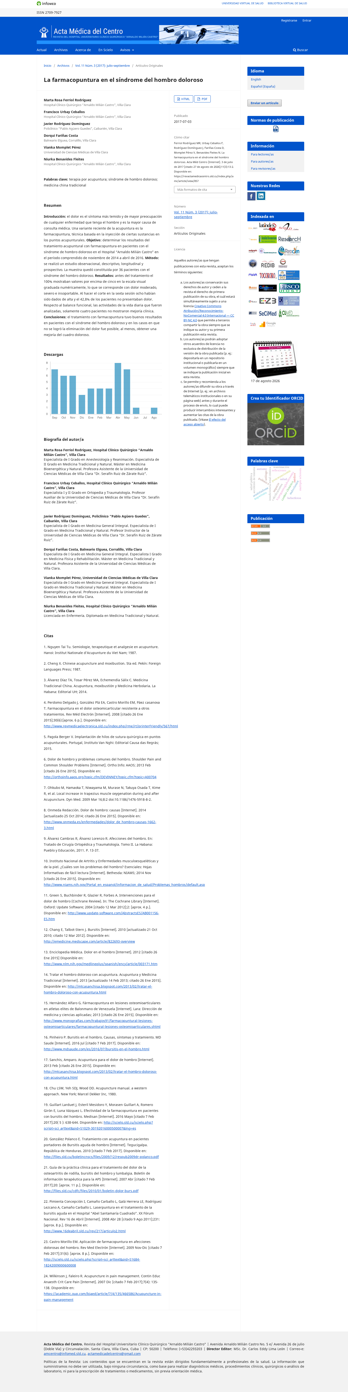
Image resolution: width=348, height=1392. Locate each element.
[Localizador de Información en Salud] (288, 304)
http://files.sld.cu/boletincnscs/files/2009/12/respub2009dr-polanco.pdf (101, 1156)
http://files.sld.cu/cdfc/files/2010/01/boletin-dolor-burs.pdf (91, 1191)
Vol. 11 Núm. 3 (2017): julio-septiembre (102, 65)
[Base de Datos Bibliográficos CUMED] (288, 316)
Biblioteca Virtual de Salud (287, 3)
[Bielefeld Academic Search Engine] (252, 240)
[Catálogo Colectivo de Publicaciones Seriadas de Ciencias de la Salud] (268, 316)
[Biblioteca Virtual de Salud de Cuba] (252, 314)
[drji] (288, 278)
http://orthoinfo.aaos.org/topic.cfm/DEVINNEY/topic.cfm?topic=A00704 (100, 777)
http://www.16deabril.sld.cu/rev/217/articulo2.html (85, 1231)
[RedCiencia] (288, 254)
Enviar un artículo (264, 103)
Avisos (125, 50)
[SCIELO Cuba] (288, 231)
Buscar (302, 50)
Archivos (61, 50)
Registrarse (289, 20)
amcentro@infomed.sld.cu (65, 1353)
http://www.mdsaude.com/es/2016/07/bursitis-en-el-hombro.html (96, 1049)
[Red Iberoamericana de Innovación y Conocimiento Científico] (268, 264)
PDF (204, 99)
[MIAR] (252, 275)
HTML (185, 99)
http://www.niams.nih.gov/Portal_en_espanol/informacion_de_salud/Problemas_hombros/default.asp (124, 884)
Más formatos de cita (192, 189)
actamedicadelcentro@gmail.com (114, 1353)
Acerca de (83, 50)
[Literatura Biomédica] (252, 251)
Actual (42, 50)
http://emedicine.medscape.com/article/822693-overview (89, 941)
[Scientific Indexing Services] (268, 252)
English (256, 79)
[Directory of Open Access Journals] (252, 227)
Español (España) (263, 86)
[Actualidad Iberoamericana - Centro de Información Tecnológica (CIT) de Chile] (268, 242)
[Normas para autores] (275, 127)
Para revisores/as (263, 168)
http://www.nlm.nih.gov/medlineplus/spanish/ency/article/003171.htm (100, 964)
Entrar (307, 20)
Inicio (47, 65)
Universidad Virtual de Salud (242, 3)
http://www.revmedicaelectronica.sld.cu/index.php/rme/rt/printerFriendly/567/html (111, 726)
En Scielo (105, 50)
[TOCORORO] (268, 278)
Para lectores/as (262, 154)
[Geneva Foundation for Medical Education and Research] (252, 263)
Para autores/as (262, 161)
